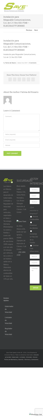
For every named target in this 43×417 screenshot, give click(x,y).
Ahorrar (35, 357)
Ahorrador (29, 357)
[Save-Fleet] (21, 221)
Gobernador (15, 357)
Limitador (22, 357)
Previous (29, 30)
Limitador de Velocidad (8, 320)
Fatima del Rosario (10, 63)
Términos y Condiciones (31, 359)
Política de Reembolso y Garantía (13, 359)
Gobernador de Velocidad (8, 309)
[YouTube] (9, 288)
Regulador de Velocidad (8, 331)
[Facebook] (4, 288)
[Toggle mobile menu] (36, 5)
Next (36, 30)
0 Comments (32, 63)
